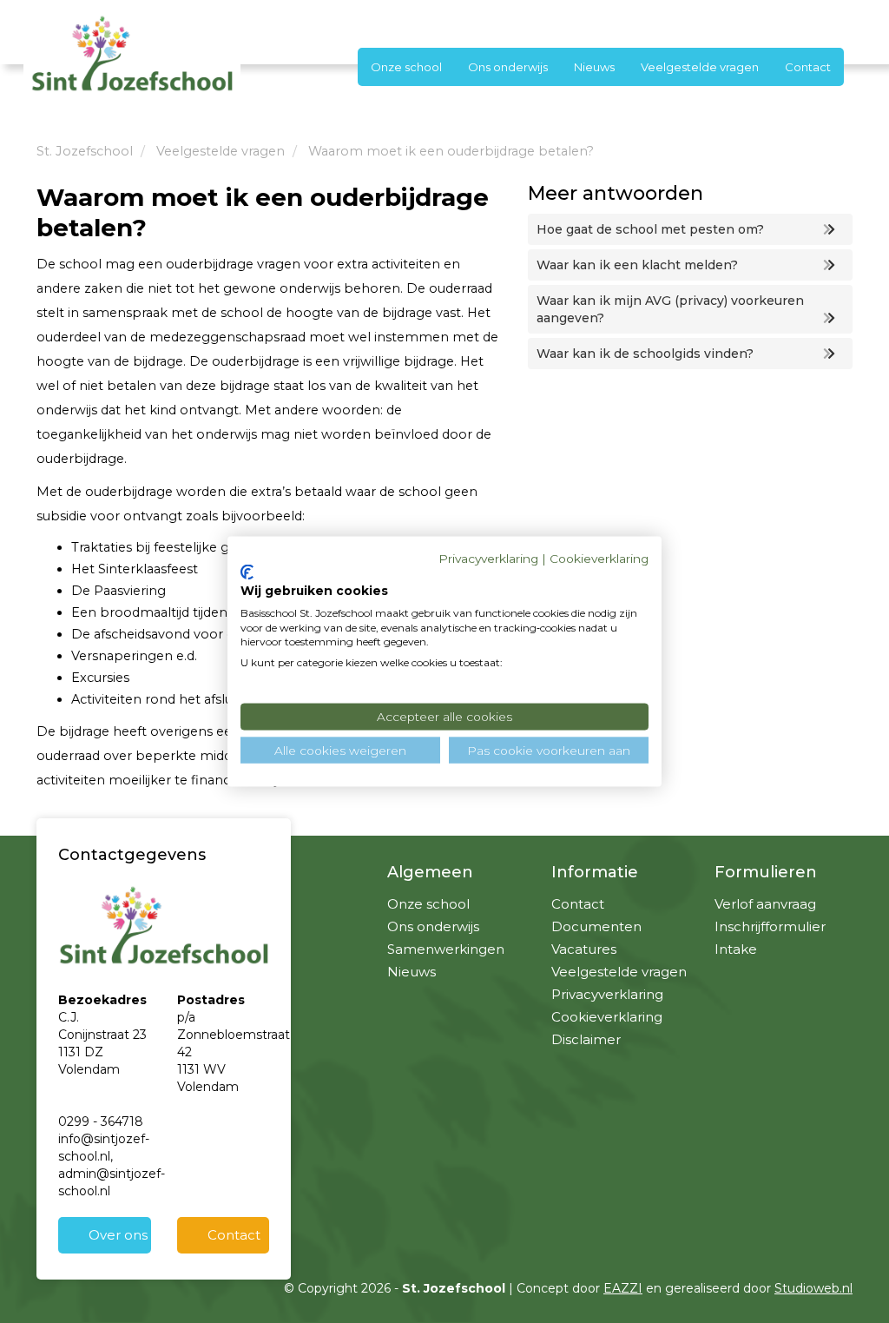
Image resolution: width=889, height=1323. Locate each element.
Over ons (118, 1235)
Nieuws (594, 67)
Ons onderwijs (508, 67)
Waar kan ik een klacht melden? (637, 265)
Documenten (596, 926)
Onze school (406, 67)
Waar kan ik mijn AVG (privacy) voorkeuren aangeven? (670, 309)
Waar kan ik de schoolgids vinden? (645, 353)
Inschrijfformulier (770, 926)
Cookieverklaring (606, 1017)
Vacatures (583, 949)
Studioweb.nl (813, 1288)
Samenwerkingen (445, 949)
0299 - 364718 (100, 1121)
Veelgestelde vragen (700, 67)
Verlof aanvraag (765, 904)
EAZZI (622, 1288)
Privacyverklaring (607, 994)
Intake (735, 949)
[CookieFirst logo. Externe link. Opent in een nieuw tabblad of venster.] (247, 572)
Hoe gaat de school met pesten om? (650, 229)
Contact (808, 67)
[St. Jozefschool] (131, 53)
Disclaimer (586, 1039)
